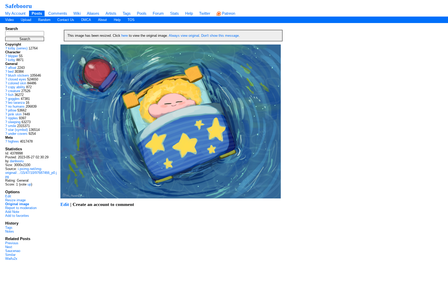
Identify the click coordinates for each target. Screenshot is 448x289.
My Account (15, 13)
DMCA (86, 20)
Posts (37, 13)
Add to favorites (17, 216)
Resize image (15, 200)
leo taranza (16, 103)
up (29, 184)
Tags (127, 13)
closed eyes (17, 79)
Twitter (204, 13)
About (102, 20)
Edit (8, 196)
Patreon (228, 13)
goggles (14, 99)
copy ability (16, 87)
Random (44, 20)
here (124, 36)
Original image (17, 204)
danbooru (17, 161)
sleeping (14, 122)
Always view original (184, 36)
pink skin (15, 114)
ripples (13, 118)
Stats (174, 13)
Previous (11, 243)
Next (8, 247)
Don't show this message (220, 36)
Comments (57, 13)
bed (10, 71)
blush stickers (18, 75)
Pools (141, 13)
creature (14, 91)
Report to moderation (21, 208)
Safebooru (18, 6)
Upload (26, 20)
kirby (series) (17, 48)
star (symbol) (18, 130)
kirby (11, 60)
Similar (10, 255)
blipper (13, 56)
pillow (12, 110)
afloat (12, 68)
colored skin (17, 83)
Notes (9, 231)
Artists (111, 13)
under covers (17, 134)
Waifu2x (11, 259)
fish (10, 95)
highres (13, 141)
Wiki (77, 13)
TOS (131, 20)
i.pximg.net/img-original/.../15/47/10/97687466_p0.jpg (31, 173)
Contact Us (65, 20)
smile (12, 126)
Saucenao (12, 251)
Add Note (12, 212)
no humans (16, 106)
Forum (158, 13)
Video (9, 20)
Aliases (93, 13)
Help (189, 13)
